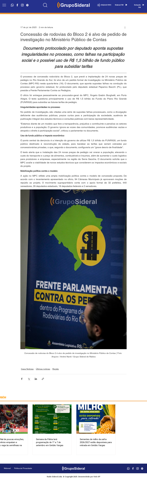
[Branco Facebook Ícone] (17, 5)
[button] (4, 5)
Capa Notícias (27, 369)
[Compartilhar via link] (42, 378)
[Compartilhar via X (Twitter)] (28, 378)
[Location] (45, 5)
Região (55, 369)
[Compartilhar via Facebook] (21, 378)
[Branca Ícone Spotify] (27, 5)
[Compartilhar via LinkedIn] (35, 378)
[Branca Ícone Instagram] (22, 5)
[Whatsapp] (12, 5)
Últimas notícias (43, 369)
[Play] (126, 5)
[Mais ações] (125, 27)
